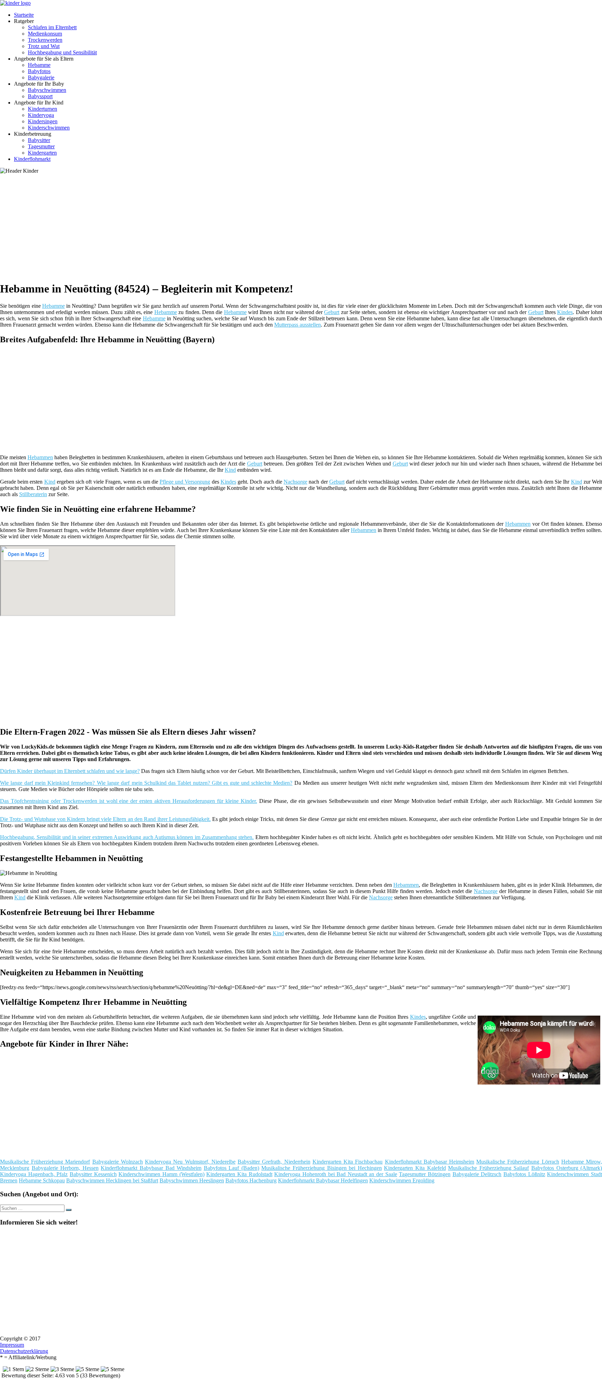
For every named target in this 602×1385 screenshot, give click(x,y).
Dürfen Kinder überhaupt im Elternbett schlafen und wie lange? (70, 771)
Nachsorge (295, 482)
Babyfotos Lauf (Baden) (231, 1168)
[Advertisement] (214, 226)
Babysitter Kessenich (93, 1174)
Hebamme (39, 65)
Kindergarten (42, 153)
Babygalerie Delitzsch (477, 1174)
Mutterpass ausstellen (297, 325)
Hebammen (40, 457)
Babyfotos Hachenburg (251, 1180)
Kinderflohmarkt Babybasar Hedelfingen (323, 1180)
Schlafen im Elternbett (52, 27)
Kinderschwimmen (49, 128)
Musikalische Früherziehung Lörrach (517, 1162)
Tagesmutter (41, 146)
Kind (230, 470)
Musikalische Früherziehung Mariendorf (45, 1162)
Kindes (565, 312)
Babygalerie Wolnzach (117, 1162)
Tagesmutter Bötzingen (424, 1174)
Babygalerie (41, 77)
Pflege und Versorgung (185, 482)
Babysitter (39, 140)
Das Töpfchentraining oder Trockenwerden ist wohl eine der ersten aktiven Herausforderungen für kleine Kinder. (128, 801)
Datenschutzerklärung (24, 1351)
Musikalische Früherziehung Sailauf (488, 1168)
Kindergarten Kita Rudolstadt (239, 1174)
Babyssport (40, 96)
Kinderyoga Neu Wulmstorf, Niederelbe (190, 1162)
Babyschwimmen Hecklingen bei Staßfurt (112, 1180)
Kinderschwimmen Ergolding (401, 1180)
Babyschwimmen (47, 90)
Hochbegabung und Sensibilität (62, 52)
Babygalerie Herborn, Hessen (65, 1168)
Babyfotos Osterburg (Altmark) (566, 1168)
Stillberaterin (33, 494)
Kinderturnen (42, 109)
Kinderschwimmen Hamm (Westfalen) (161, 1174)
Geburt (331, 312)
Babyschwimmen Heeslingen (192, 1180)
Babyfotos (39, 71)
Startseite (24, 15)
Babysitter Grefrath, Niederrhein (274, 1162)
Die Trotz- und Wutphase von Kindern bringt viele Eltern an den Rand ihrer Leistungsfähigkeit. (105, 819)
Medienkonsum (45, 34)
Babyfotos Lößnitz (524, 1174)
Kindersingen (42, 121)
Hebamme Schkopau (42, 1180)
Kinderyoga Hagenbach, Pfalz (34, 1174)
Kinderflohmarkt (32, 159)
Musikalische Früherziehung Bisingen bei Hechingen (321, 1168)
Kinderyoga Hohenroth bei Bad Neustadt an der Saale (335, 1174)
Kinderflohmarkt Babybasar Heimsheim (429, 1162)
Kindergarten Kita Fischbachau (347, 1162)
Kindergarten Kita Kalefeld (415, 1168)
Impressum (12, 1345)
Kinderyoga (41, 115)
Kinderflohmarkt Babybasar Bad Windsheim (151, 1168)
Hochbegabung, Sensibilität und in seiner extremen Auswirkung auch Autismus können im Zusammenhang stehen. (127, 837)
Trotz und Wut (44, 46)
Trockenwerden (45, 40)
